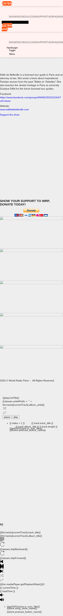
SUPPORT (42, 16)
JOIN (34, 16)
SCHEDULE (24, 16)
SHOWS (13, 16)
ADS (50, 16)
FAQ (55, 16)
